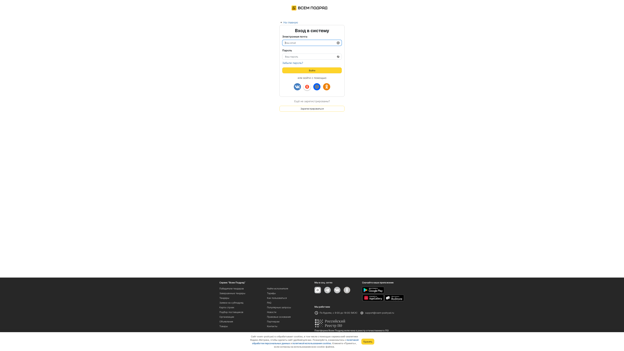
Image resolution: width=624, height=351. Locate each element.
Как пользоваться (277, 298)
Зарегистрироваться (312, 108)
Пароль (287, 50)
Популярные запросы (279, 307)
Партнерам (273, 321)
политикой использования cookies (311, 343)
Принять (367, 341)
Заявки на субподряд (231, 302)
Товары (223, 326)
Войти (312, 70)
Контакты (272, 326)
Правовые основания (279, 316)
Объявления (226, 321)
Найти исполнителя (277, 288)
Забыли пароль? (292, 63)
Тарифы (271, 293)
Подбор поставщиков (231, 312)
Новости (271, 312)
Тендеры (224, 298)
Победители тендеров (231, 288)
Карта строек (226, 307)
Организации (226, 316)
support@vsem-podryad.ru (379, 312)
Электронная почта (294, 36)
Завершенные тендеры (232, 293)
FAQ (269, 302)
